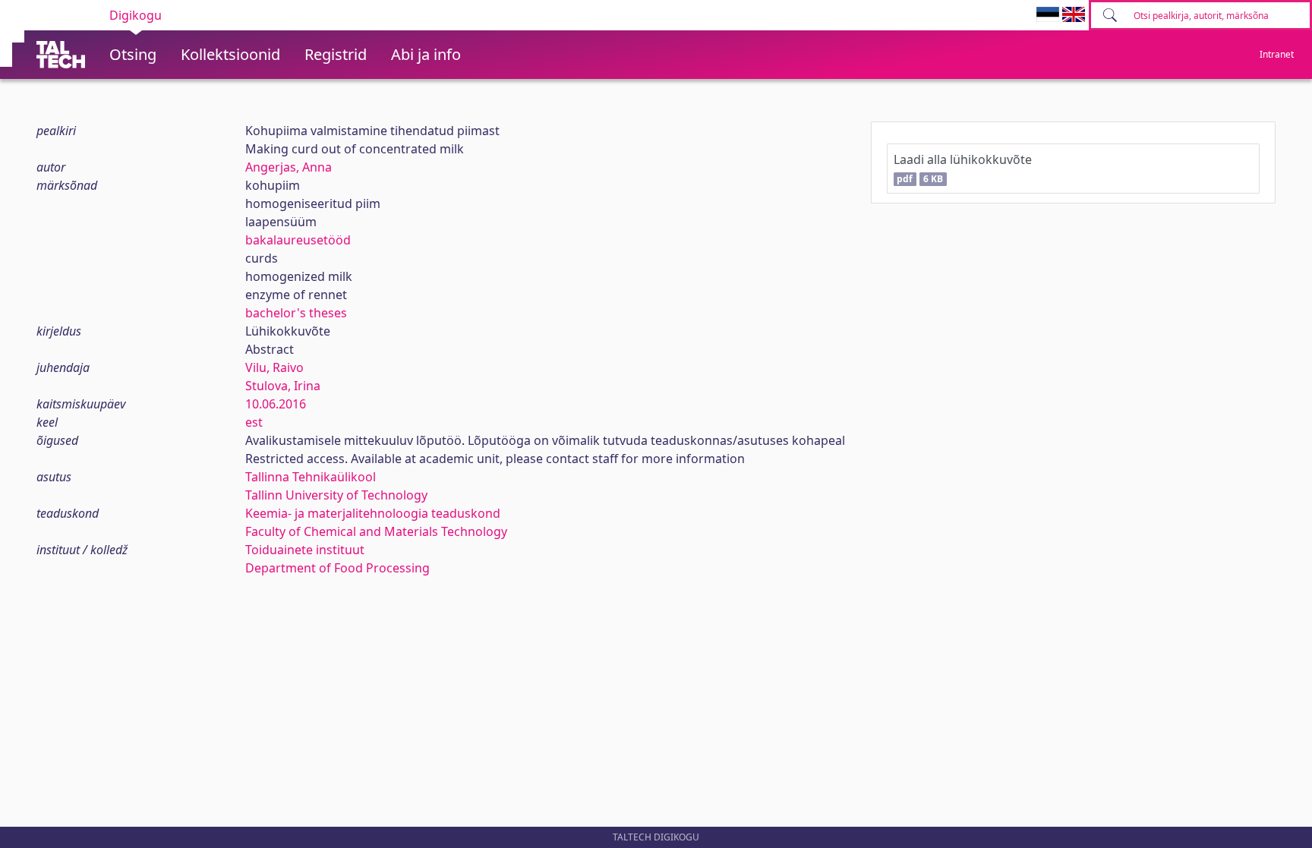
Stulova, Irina (282, 385)
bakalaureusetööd (298, 240)
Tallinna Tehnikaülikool (310, 476)
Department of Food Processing (337, 568)
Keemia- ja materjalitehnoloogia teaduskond (372, 513)
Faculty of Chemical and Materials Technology (376, 531)
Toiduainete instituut (304, 549)
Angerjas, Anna (288, 167)
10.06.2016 (275, 404)
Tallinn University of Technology (336, 495)
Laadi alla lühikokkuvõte (963, 168)
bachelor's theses (296, 312)
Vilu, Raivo (274, 367)
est (254, 422)
